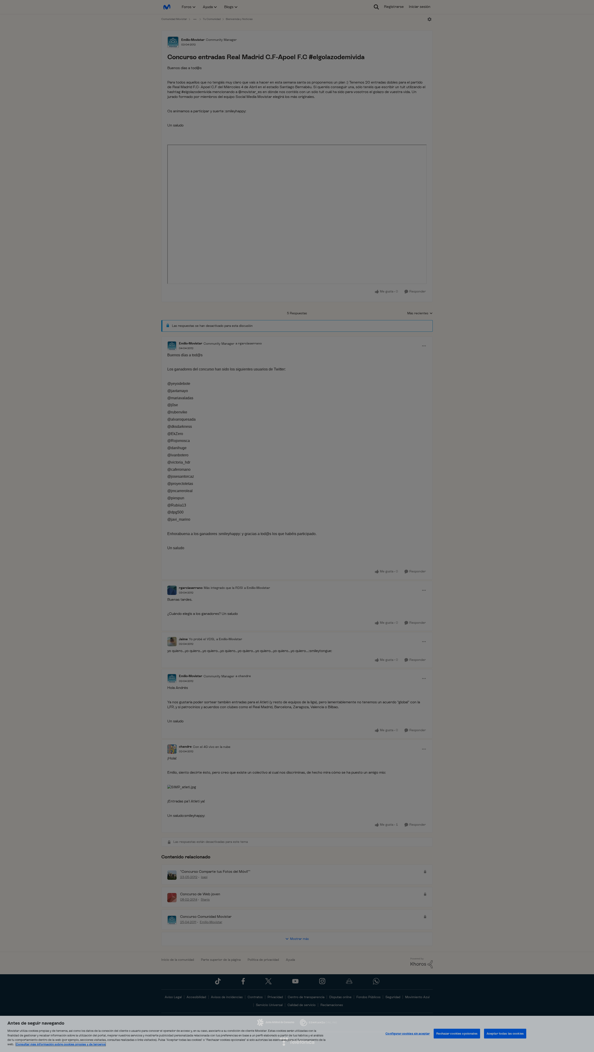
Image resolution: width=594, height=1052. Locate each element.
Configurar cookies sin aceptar (407, 1033)
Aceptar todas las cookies (505, 1033)
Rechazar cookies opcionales (457, 1033)
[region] (297, 1034)
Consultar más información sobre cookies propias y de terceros (61, 1044)
